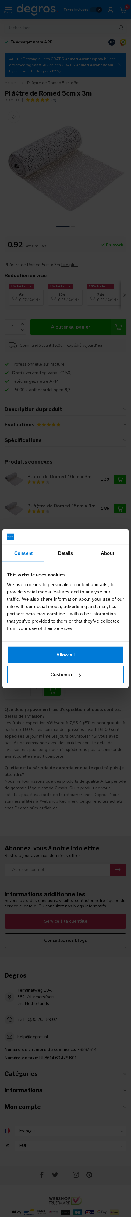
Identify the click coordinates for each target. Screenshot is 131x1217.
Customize (62, 674)
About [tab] (107, 553)
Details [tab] (65, 553)
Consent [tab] (23, 553)
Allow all (65, 654)
